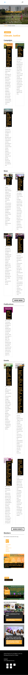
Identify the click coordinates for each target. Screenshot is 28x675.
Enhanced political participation (12, 642)
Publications (7, 547)
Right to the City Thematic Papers (9, 315)
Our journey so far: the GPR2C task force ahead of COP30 (20, 245)
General (6, 561)
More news (18, 300)
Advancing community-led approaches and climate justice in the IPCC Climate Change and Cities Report (9, 473)
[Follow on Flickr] (7, 667)
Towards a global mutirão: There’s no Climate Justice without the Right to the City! (9, 57)
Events (7, 549)
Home (5, 25)
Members (7, 551)
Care (7, 619)
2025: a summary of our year (9, 181)
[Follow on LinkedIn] (11, 667)
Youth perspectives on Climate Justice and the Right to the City (20, 467)
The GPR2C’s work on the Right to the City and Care (20, 184)
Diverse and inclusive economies (13, 620)
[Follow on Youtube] (14, 665)
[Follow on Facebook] (7, 665)
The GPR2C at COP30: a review (9, 241)
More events (18, 529)
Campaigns (7, 32)
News (7, 546)
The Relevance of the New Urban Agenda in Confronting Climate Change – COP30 (9, 376)
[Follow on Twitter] (11, 665)
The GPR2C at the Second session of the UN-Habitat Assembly (9, 119)
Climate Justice (12, 619)
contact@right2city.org (9, 660)
